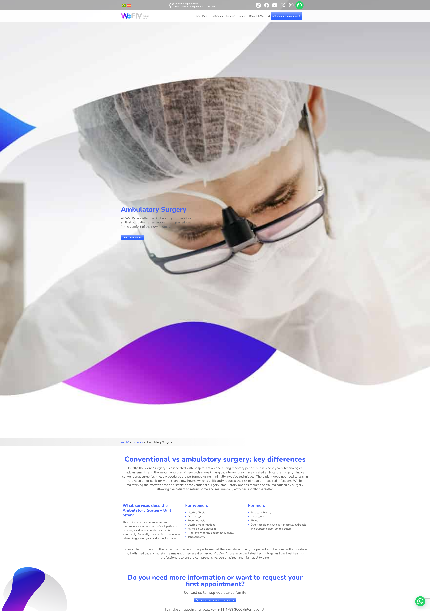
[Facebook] (267, 5)
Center (242, 16)
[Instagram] (291, 5)
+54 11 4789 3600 (184, 6)
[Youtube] (275, 5)
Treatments (216, 16)
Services (230, 16)
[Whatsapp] (299, 5)
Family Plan (200, 16)
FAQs (261, 16)
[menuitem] (123, 5)
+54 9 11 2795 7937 (206, 6)
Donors (253, 16)
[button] (420, 601)
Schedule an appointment (286, 16)
